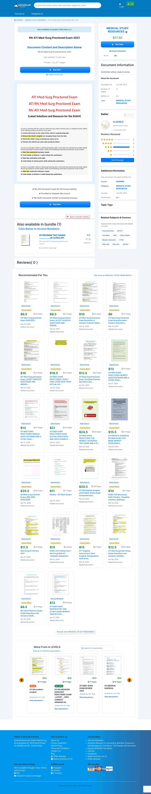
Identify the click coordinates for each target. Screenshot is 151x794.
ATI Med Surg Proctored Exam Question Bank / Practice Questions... (118, 320)
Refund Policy (56, 746)
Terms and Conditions (60, 748)
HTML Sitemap (59, 756)
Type (103, 100)
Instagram (57, 768)
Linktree (56, 770)
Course (104, 181)
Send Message (117, 160)
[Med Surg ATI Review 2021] (31, 524)
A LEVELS (118, 122)
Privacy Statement (58, 743)
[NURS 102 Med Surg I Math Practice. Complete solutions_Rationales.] (119, 468)
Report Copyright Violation (79, 217)
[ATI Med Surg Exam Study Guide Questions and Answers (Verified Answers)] (119, 524)
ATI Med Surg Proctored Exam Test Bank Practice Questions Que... (89, 379)
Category (105, 186)
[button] (21, 680)
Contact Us (55, 751)
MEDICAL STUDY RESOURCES (35, 20)
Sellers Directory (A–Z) (62, 759)
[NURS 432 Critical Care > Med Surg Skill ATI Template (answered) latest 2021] (61, 524)
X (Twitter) (57, 773)
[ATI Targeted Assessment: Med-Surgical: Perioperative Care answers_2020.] (90, 524)
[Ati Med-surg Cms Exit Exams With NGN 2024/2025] (31, 468)
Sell (131, 4)
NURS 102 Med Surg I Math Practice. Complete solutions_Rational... (119, 497)
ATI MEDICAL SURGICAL (110, 687)
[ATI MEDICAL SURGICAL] (112, 665)
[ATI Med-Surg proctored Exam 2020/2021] (31, 291)
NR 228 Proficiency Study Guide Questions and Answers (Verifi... (31, 613)
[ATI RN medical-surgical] (38, 665)
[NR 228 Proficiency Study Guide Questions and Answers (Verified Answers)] (31, 584)
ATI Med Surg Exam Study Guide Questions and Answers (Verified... (119, 553)
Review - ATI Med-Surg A (61, 494)
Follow (130, 115)
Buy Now (57, 70)
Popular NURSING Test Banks (100, 748)
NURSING (19, 20)
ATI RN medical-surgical (36, 690)
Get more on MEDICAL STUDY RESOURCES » (113, 275)
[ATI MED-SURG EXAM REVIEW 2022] (88, 665)
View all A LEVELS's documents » (47, 651)
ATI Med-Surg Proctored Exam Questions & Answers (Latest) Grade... (90, 320)
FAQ (18, 773)
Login (121, 7)
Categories (36, 14)
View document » (36, 700)
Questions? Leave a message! (28, 776)
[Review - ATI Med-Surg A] (61, 468)
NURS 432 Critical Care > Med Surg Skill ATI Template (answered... (60, 553)
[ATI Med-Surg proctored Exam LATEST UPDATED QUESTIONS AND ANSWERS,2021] (61, 291)
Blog (53, 754)
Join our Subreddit (95, 740)
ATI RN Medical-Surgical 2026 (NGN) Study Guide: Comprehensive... (90, 493)
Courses (19, 14)
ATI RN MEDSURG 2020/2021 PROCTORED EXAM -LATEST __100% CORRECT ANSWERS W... (63, 695)
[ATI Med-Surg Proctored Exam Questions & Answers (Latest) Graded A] (90, 291)
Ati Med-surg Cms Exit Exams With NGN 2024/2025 (30, 497)
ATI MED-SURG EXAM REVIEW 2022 (86, 688)
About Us (55, 740)
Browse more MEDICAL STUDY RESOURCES (75, 632)
